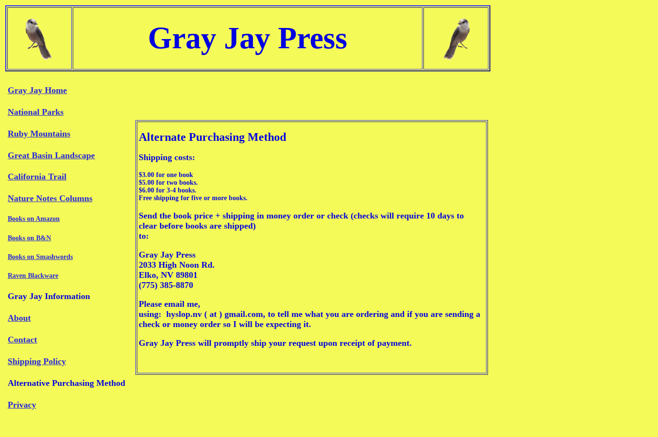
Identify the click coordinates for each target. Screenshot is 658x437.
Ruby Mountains (39, 133)
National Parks (36, 112)
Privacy (22, 405)
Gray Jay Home (37, 90)
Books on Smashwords (40, 256)
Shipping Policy (37, 361)
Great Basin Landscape (51, 155)
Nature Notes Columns (50, 198)
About (19, 318)
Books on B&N (29, 238)
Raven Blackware (33, 275)
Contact (22, 339)
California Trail (37, 176)
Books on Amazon (34, 218)
